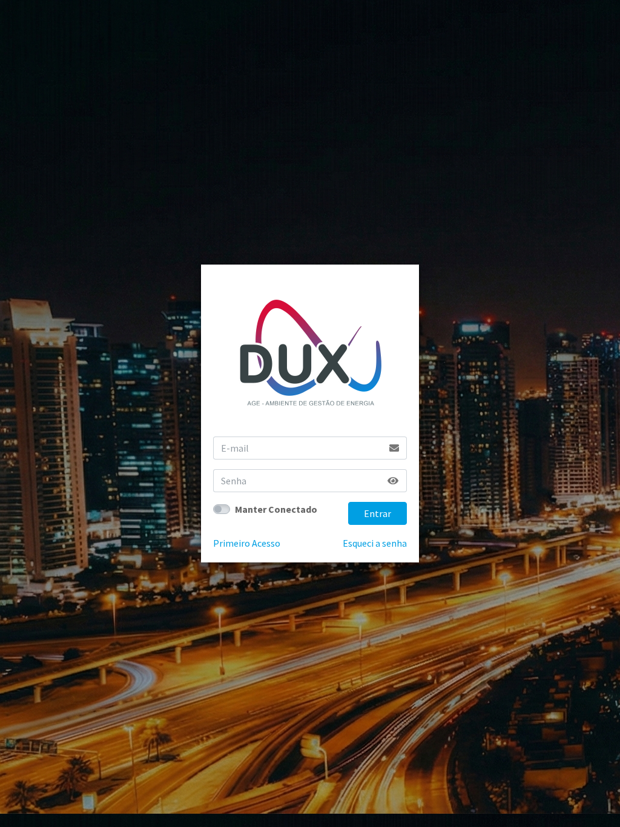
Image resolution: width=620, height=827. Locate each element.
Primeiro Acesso (246, 543)
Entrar (377, 513)
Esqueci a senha (375, 543)
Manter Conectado (276, 509)
